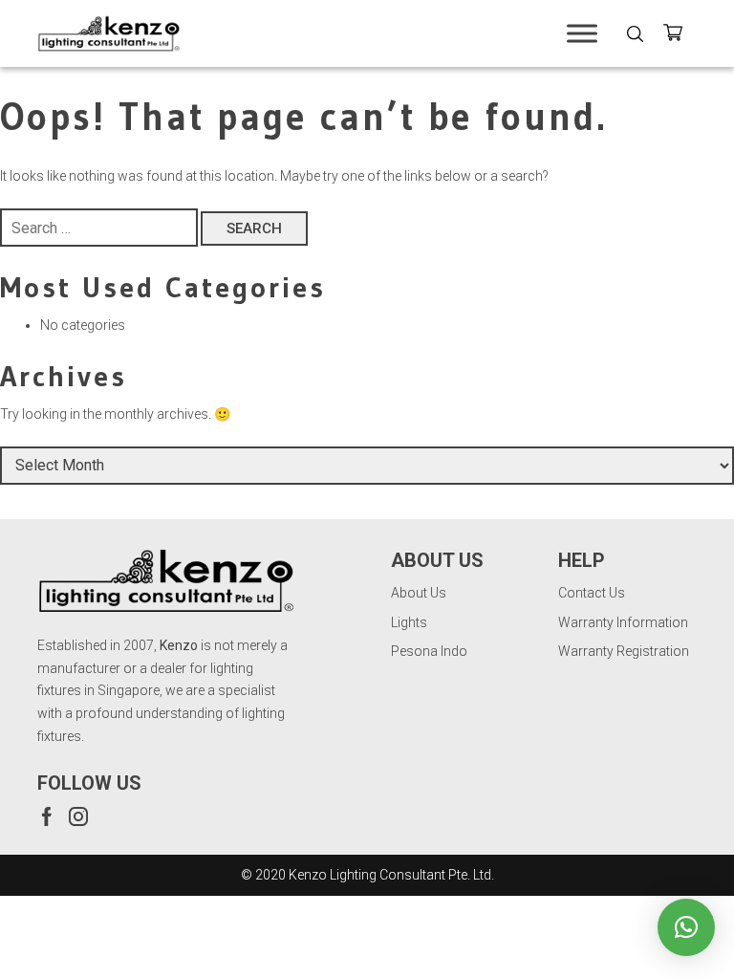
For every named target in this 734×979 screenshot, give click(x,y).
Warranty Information (623, 622)
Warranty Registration (623, 651)
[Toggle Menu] (582, 33)
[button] (686, 927)
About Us (418, 592)
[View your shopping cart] (680, 36)
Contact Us (591, 592)
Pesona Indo (429, 651)
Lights (409, 622)
